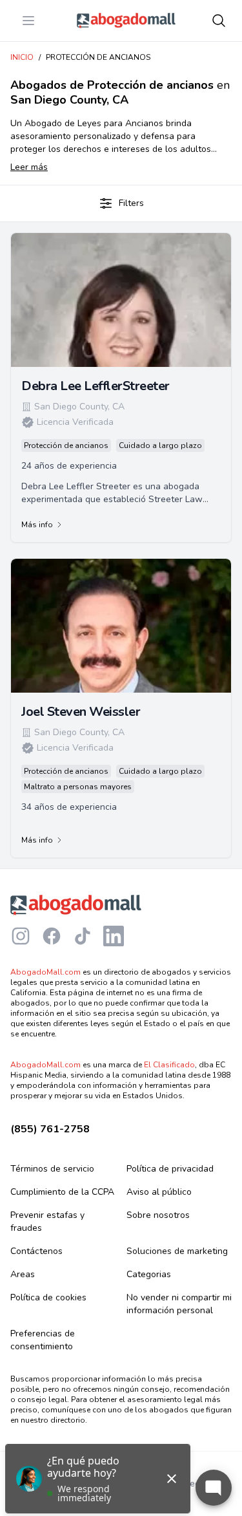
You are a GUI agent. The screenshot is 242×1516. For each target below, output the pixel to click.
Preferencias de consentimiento (42, 1339)
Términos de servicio (52, 1169)
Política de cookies (48, 1297)
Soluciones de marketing (177, 1251)
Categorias (148, 1274)
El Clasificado (169, 1065)
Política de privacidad (170, 1169)
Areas (22, 1274)
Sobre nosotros (158, 1215)
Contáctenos (36, 1251)
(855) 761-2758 (50, 1129)
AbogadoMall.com (45, 972)
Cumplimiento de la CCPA (62, 1192)
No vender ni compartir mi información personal (179, 1303)
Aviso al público (159, 1192)
